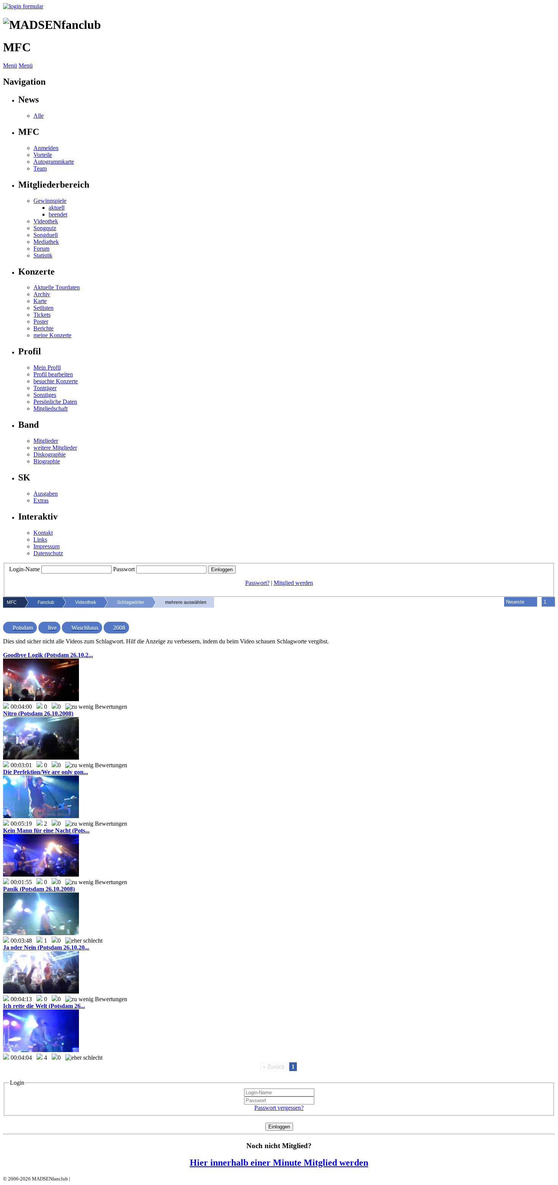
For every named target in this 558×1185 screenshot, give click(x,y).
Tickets (41, 314)
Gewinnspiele (49, 201)
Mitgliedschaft (50, 408)
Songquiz (44, 228)
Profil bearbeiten (53, 374)
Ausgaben (45, 493)
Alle (38, 115)
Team (40, 168)
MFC (12, 602)
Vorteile (42, 155)
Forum (41, 248)
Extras (41, 500)
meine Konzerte (52, 335)
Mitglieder (45, 441)
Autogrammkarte (53, 161)
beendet (58, 214)
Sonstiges (44, 395)
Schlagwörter (130, 602)
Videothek (45, 221)
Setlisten (43, 308)
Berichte (43, 328)
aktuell (57, 207)
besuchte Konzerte (55, 381)
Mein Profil (47, 367)
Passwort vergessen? (279, 1107)
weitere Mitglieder (55, 447)
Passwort (124, 569)
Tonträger (45, 388)
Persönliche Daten (55, 401)
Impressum (46, 546)
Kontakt (43, 532)
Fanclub (46, 602)
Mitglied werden (293, 583)
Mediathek (46, 242)
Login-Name (24, 569)
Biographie (46, 461)
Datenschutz (48, 553)
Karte (40, 301)
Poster (40, 321)
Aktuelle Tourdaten (56, 287)
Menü (10, 65)
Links (40, 539)
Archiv (41, 294)
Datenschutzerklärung (94, 1179)
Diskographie (49, 454)
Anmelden (45, 148)
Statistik (42, 255)
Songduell (45, 235)
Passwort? (257, 583)
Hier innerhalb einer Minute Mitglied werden (279, 1163)
